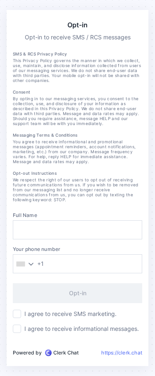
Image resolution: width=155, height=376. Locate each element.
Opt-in (77, 292)
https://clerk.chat (121, 352)
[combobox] (29, 264)
